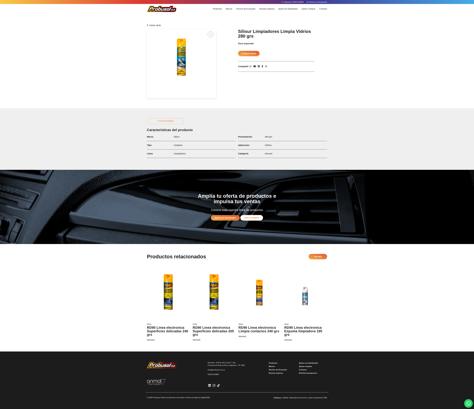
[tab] (165, 121)
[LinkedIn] (259, 66)
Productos (217, 9)
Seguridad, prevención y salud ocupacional (306, 398)
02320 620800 (213, 374)
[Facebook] (262, 66)
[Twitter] (266, 66)
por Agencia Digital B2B (200, 397)
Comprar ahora (249, 53)
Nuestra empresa (266, 9)
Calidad (285, 398)
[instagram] (214, 385)
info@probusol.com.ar (216, 370)
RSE (325, 398)
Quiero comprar (308, 9)
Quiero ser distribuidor (288, 9)
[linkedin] (209, 385)
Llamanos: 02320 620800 (294, 2)
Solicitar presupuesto (308, 373)
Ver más (318, 257)
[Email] (255, 66)
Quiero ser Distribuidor (225, 218)
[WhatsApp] (251, 66)
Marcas (229, 9)
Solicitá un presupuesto (318, 2)
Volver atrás (155, 25)
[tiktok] (218, 385)
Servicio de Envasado (245, 9)
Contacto (323, 9)
